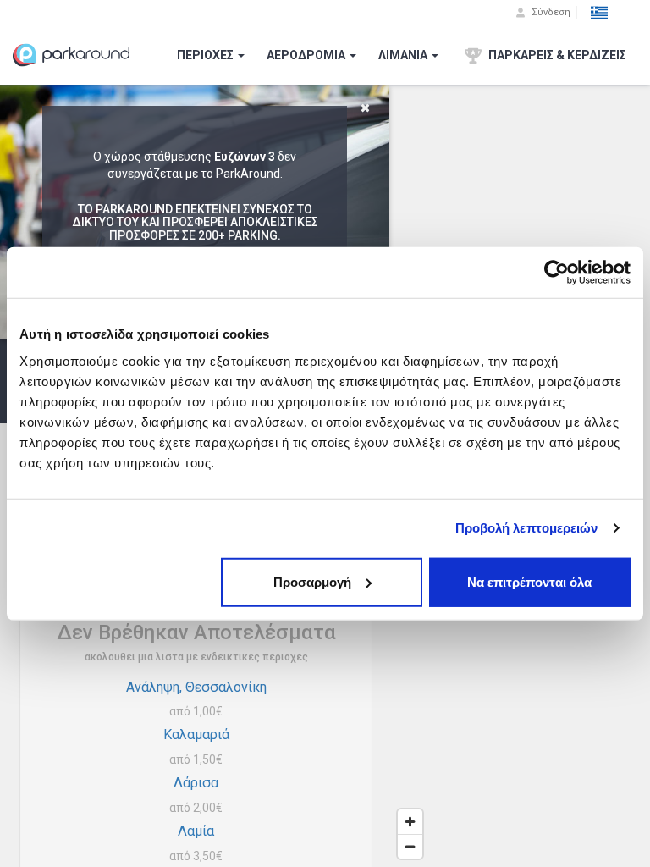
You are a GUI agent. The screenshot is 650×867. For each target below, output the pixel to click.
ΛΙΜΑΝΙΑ (404, 55)
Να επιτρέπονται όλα (529, 581)
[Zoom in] (410, 821)
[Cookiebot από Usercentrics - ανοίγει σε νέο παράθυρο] (556, 272)
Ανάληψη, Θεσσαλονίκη (196, 687)
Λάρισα (196, 783)
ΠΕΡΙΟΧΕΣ (206, 55)
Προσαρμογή (312, 581)
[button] (599, 12)
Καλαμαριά (196, 734)
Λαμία (196, 831)
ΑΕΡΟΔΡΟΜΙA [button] (307, 55)
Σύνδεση (549, 12)
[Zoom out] (410, 846)
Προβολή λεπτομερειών (526, 528)
